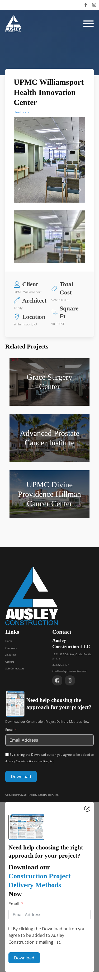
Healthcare (22, 112)
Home (8, 641)
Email (9, 729)
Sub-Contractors (15, 668)
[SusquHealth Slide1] (49, 194)
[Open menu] (88, 23)
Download (21, 776)
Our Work (11, 648)
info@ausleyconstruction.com (69, 671)
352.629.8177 (60, 665)
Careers (9, 661)
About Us (10, 655)
